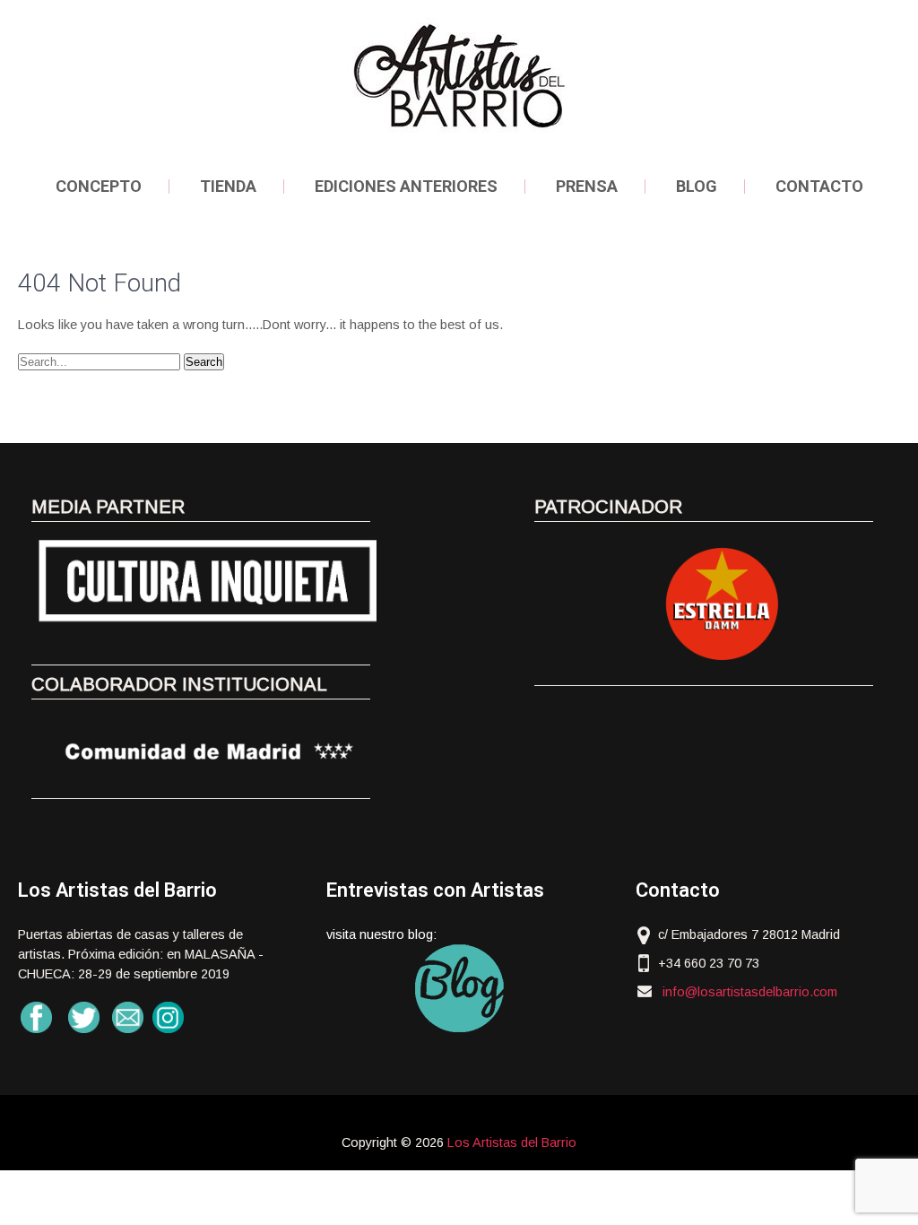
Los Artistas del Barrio (511, 1142)
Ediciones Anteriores (406, 186)
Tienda (228, 186)
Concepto (99, 186)
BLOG (696, 186)
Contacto (819, 186)
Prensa (587, 186)
